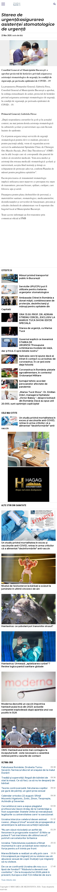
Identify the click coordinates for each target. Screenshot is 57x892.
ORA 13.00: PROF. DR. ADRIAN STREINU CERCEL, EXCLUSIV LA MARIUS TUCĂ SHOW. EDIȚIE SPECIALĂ (37, 318)
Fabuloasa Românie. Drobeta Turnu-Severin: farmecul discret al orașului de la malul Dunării (28, 770)
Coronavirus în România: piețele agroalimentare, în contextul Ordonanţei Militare (37, 372)
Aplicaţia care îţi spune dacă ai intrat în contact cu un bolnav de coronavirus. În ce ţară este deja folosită (37, 360)
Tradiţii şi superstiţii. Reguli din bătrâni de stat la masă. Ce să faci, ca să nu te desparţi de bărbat (28, 780)
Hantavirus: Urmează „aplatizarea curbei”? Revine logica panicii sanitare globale (25, 665)
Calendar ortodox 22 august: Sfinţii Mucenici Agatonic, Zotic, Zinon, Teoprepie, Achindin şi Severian (26, 798)
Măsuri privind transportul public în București (33, 277)
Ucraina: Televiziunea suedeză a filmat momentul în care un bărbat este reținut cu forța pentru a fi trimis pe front (25, 846)
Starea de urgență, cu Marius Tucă (35, 329)
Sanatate (21, 505)
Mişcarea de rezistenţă (28, 4)
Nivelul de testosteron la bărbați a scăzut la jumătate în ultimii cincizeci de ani (26, 587)
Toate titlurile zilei (8, 880)
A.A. (21, 35)
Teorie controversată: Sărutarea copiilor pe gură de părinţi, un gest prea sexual (24, 789)
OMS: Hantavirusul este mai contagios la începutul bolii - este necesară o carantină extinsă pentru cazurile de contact (25, 753)
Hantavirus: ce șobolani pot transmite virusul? (27, 626)
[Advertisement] (28, 247)
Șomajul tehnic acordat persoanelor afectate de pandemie (33, 384)
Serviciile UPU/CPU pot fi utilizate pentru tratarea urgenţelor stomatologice (34, 289)
